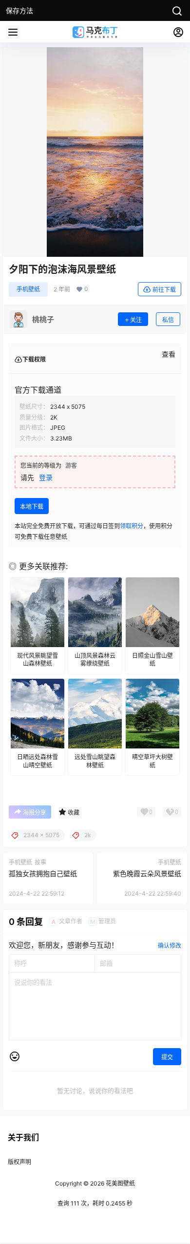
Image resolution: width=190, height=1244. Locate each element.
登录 (46, 477)
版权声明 (19, 1162)
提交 (167, 1057)
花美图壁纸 (119, 1183)
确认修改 (169, 945)
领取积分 (131, 526)
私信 (168, 320)
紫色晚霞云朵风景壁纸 (147, 873)
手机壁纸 (28, 289)
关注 (136, 320)
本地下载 (31, 506)
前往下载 (164, 289)
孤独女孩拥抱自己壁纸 (43, 873)
